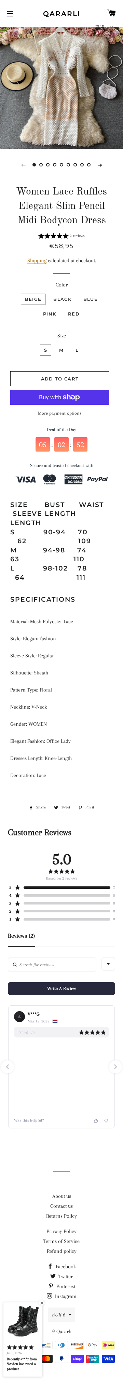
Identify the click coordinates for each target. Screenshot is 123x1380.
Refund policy (62, 1251)
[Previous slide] (23, 164)
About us (61, 1196)
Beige (33, 299)
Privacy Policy (61, 1231)
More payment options (60, 413)
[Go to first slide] (115, 1066)
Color (62, 285)
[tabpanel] (61, 87)
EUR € (58, 1315)
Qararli (61, 14)
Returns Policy (61, 1216)
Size (61, 336)
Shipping (36, 260)
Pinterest (65, 1286)
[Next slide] (99, 164)
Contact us (61, 1206)
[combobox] (108, 964)
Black (62, 299)
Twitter (65, 1276)
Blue (90, 299)
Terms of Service (61, 1241)
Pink (49, 314)
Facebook (65, 1266)
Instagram (65, 1296)
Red (74, 314)
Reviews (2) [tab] (21, 936)
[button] (61, 237)
